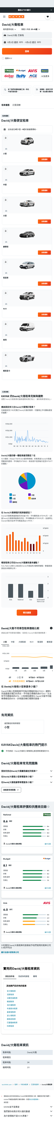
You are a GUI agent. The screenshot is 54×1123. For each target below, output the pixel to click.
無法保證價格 (33, 1099)
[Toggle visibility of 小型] (12, 498)
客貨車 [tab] (40, 642)
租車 (16, 1084)
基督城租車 (11, 1012)
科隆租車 (10, 1026)
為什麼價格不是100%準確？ (16, 1116)
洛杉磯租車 (11, 1005)
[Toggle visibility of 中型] (31, 494)
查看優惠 (44, 159)
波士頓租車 (11, 1015)
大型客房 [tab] (22, 642)
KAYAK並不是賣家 (11, 1107)
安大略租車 (11, 991)
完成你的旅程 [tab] (23, 976)
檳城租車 (10, 1001)
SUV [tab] (31, 642)
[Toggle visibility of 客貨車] (32, 498)
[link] (27, 613)
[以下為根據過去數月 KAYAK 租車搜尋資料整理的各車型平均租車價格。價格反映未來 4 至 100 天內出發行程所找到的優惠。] (51, 628)
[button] (51, 10)
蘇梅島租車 (11, 1019)
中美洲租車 (24, 1084)
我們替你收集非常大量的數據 (17, 1111)
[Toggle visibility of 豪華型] (13, 501)
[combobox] (9, 29)
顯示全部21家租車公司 (10, 952)
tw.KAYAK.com (7, 1084)
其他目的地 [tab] (9, 976)
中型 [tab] (13, 642)
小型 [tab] (5, 642)
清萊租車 (10, 994)
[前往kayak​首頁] (16, 16)
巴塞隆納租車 (12, 1022)
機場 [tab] (35, 976)
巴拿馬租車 (35, 1084)
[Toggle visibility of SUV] (12, 494)
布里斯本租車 (12, 1008)
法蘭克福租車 (12, 998)
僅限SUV (8, 58)
